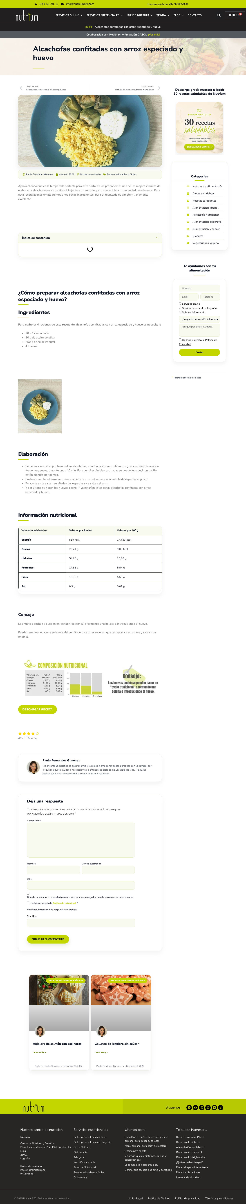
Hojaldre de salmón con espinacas (57, 1044)
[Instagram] (201, 1107)
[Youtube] (195, 1107)
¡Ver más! (154, 34)
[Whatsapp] (208, 1107)
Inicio (88, 27)
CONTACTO (195, 15)
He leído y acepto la (54, 903)
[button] (219, 15)
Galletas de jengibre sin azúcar (117, 1044)
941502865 (26, 1173)
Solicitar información (193, 312)
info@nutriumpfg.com (32, 1170)
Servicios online (191, 304)
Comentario (34, 820)
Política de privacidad (65, 903)
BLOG (176, 15)
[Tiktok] (220, 1107)
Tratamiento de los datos (188, 377)
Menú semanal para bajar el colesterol (146, 1146)
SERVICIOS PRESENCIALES (102, 15)
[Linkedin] (214, 1107)
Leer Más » (39, 1052)
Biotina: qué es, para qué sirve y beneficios (148, 1170)
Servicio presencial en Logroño (199, 308)
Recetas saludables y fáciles (122, 174)
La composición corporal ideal (141, 1165)
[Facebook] (189, 1107)
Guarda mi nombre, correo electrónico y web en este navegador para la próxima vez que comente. (80, 897)
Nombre (31, 863)
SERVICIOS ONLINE (67, 15)
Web (29, 879)
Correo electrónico (91, 863)
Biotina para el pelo (135, 1151)
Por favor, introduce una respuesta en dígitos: (52, 909)
